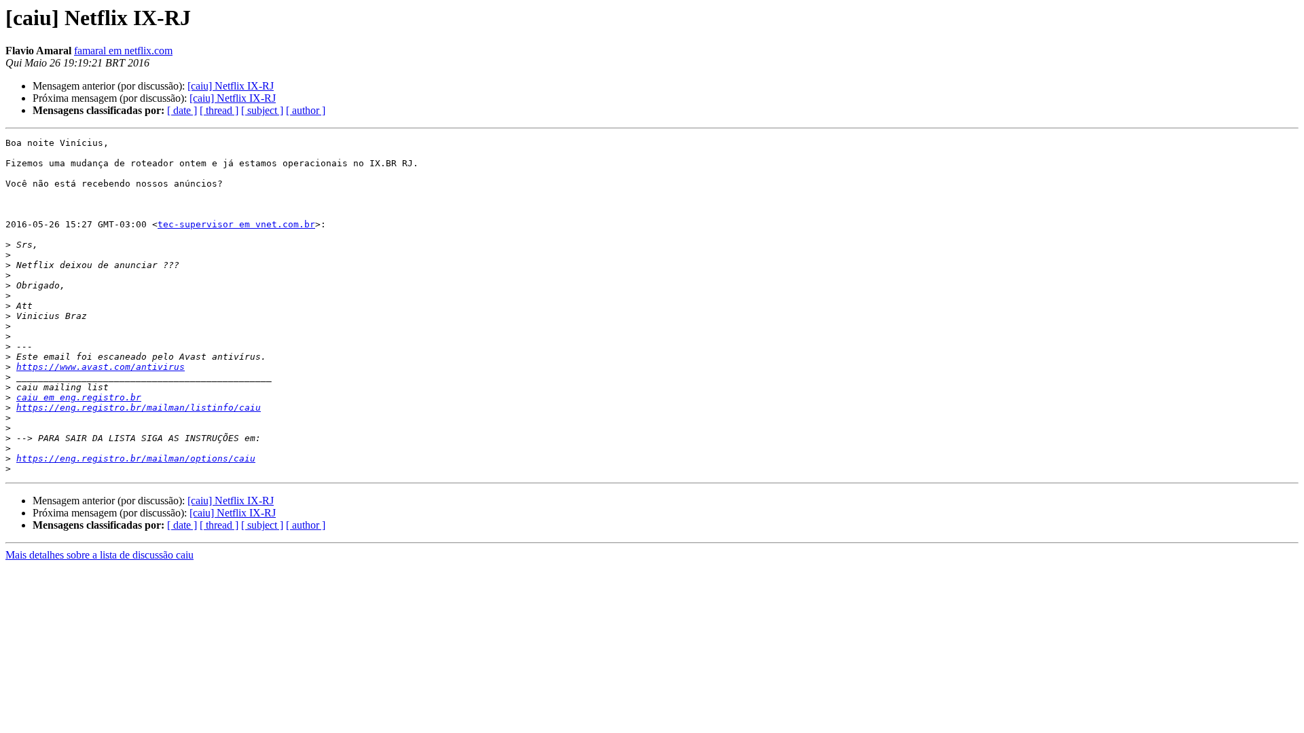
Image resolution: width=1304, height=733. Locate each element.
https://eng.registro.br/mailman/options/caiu (135, 458)
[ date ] (182, 110)
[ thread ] (219, 110)
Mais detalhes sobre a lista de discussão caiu (99, 555)
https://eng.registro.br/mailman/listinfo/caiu (138, 407)
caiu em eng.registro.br (78, 397)
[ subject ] (262, 110)
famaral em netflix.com (123, 50)
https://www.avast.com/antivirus (100, 367)
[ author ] (305, 110)
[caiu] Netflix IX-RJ (230, 86)
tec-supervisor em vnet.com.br (236, 224)
